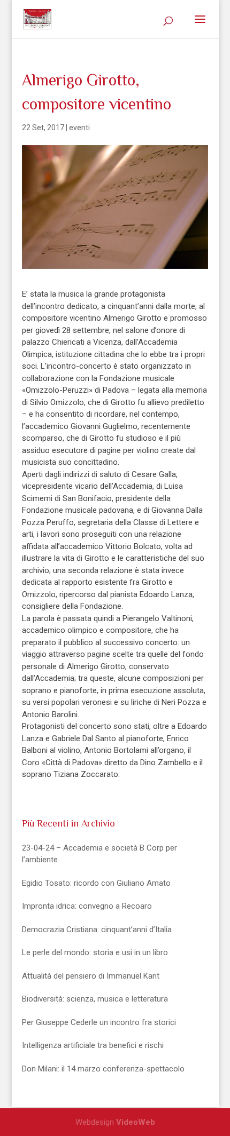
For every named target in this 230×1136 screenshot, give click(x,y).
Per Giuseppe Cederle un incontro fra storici (99, 1022)
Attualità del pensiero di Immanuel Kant (90, 976)
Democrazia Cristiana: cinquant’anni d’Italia (97, 929)
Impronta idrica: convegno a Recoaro (87, 906)
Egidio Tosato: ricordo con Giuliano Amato (96, 883)
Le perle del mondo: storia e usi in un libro (95, 952)
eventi (79, 127)
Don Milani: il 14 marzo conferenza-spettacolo (103, 1069)
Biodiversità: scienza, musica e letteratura (95, 999)
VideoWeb (135, 1122)
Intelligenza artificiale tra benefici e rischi (93, 1045)
